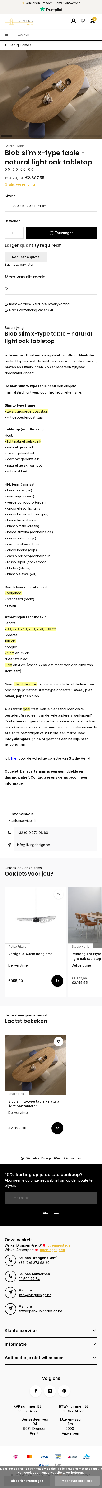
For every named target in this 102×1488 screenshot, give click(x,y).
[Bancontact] (58, 1457)
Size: (10, 196)
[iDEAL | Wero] (15, 1457)
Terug (14, 45)
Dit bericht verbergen (27, 1481)
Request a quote (26, 257)
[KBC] (87, 1457)
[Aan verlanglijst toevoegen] (6, 289)
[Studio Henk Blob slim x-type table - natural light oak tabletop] (35, 1065)
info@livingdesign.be (33, 845)
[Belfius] (72, 1457)
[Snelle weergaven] (57, 981)
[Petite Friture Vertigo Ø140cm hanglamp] (35, 917)
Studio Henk (14, 146)
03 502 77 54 (29, 1279)
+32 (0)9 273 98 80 (32, 833)
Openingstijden (60, 1245)
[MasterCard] (30, 1457)
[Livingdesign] (19, 21)
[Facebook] (36, 1391)
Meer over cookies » (77, 1481)
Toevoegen (64, 233)
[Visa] (44, 1457)
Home (24, 45)
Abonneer (51, 1213)
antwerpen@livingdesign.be (40, 1311)
